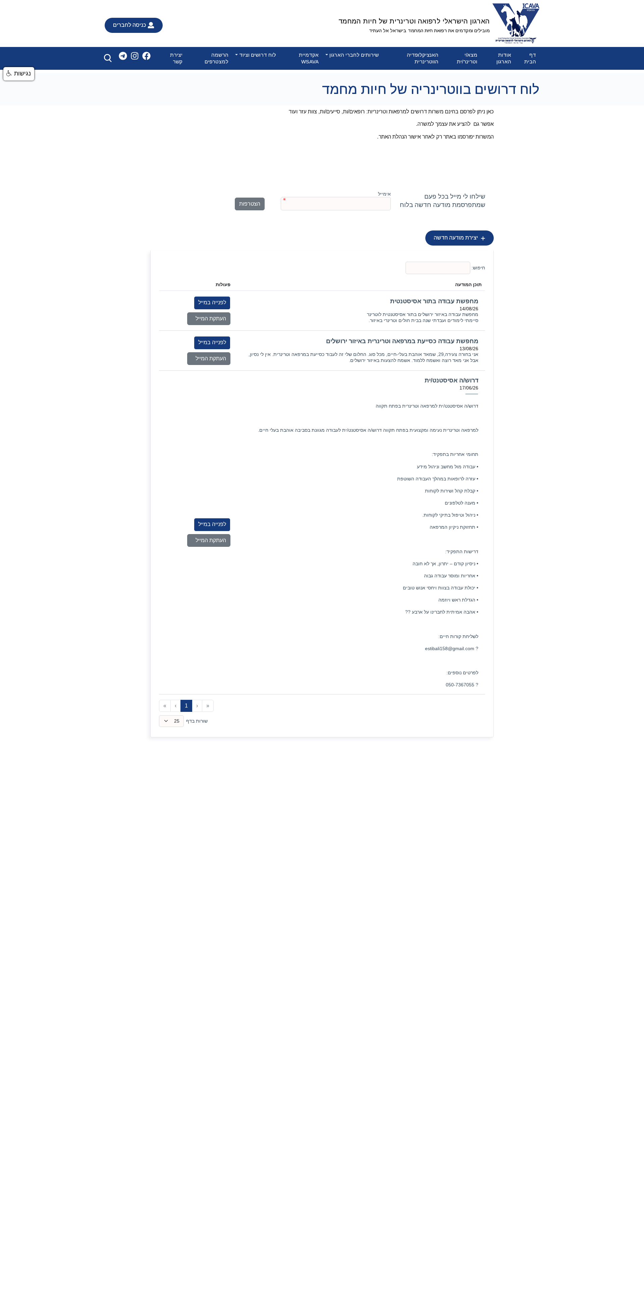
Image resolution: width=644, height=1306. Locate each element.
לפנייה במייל (212, 302)
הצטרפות (249, 204)
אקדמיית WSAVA (309, 58)
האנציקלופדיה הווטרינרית (422, 58)
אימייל (384, 194)
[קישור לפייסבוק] (146, 56)
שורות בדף (197, 721)
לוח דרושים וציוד (257, 55)
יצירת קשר (176, 58)
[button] (18, 74)
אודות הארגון (503, 58)
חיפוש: (477, 267)
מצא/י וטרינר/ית (467, 58)
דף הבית (530, 58)
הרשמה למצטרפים (216, 58)
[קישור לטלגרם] (123, 56)
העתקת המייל (209, 318)
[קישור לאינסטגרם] (134, 56)
